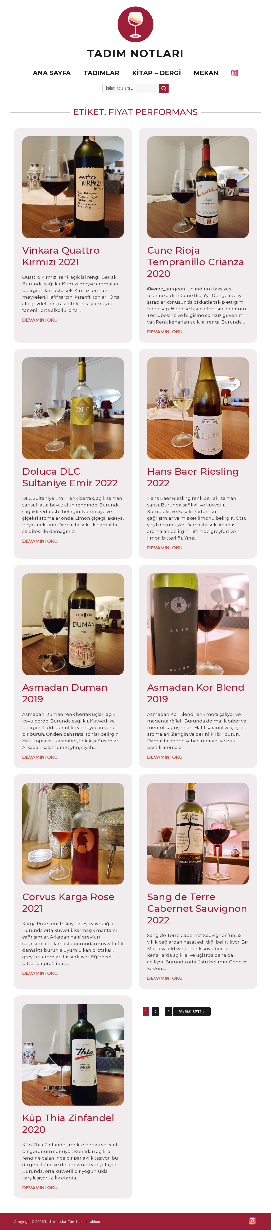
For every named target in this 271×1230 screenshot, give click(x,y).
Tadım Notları (135, 53)
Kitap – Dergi (156, 73)
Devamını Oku (40, 319)
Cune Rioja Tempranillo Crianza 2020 (195, 261)
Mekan (206, 73)
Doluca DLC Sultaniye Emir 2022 (70, 477)
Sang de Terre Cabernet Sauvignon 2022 (197, 908)
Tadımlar (101, 73)
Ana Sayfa (52, 73)
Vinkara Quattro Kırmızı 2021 (61, 256)
